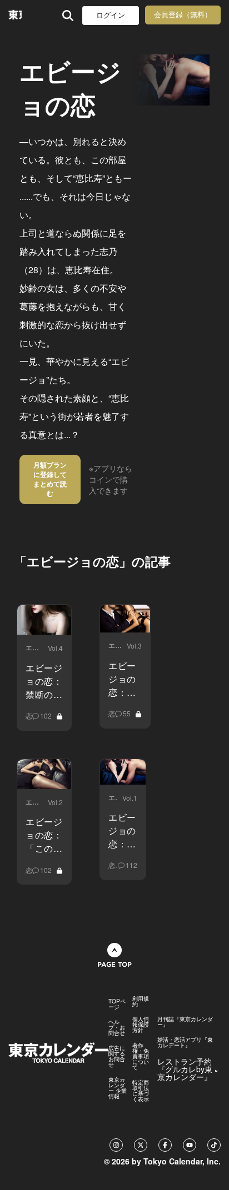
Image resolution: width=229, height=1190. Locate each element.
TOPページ (117, 1004)
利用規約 (140, 1001)
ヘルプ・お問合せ (116, 1027)
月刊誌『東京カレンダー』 (185, 1021)
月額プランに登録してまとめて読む (50, 479)
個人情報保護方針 (140, 1024)
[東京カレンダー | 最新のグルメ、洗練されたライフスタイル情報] (15, 15)
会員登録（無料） (183, 15)
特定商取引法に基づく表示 (140, 1090)
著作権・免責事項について (140, 1056)
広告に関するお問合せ (116, 1056)
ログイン (110, 15)
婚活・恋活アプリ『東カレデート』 (185, 1042)
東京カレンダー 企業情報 (117, 1088)
